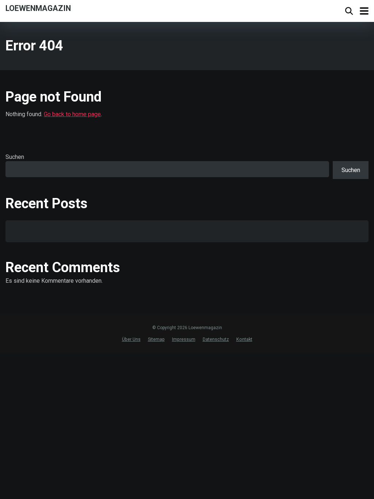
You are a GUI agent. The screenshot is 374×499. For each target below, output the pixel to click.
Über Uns (131, 339)
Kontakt (244, 339)
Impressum (183, 339)
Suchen (14, 156)
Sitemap (156, 339)
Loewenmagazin (38, 8)
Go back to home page (72, 114)
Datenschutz (216, 339)
